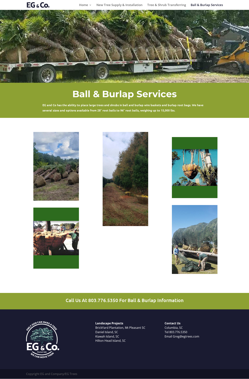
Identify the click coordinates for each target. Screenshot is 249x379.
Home (83, 5)
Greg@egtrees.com (186, 336)
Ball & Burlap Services (207, 5)
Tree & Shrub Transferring (166, 5)
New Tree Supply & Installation (119, 5)
